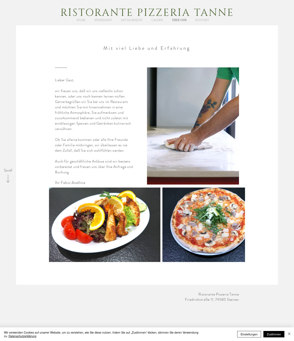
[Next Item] (238, 225)
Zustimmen (274, 334)
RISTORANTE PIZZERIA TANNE (147, 13)
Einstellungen (249, 334)
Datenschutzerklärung (22, 336)
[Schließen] (289, 334)
